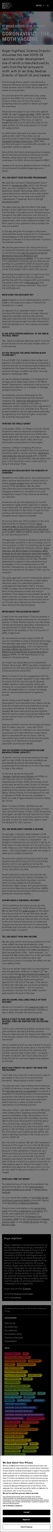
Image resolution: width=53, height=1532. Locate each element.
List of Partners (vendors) (12, 1506)
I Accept (26, 1512)
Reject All (26, 1520)
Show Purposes (26, 1527)
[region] (26, 1493)
